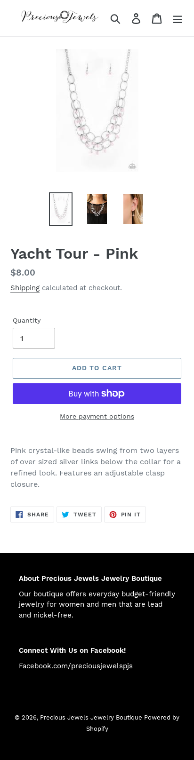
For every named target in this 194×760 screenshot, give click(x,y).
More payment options (97, 416)
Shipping (25, 288)
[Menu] (177, 18)
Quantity (26, 320)
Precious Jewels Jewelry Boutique (92, 717)
